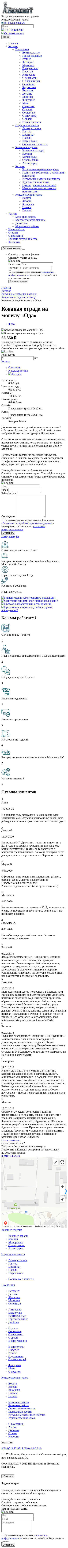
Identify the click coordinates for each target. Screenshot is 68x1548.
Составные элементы (35, 144)
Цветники (28, 134)
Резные (26, 58)
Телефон (13, 267)
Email (4, 489)
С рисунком (29, 115)
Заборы (26, 200)
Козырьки (28, 204)
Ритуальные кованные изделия (26, 1414)
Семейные (28, 84)
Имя (3, 486)
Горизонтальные (32, 55)
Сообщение (8, 516)
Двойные (27, 96)
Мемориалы (29, 156)
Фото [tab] (11, 323)
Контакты (14, 242)
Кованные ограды (33, 150)
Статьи (12, 1433)
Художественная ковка (35, 182)
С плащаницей (31, 80)
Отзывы (13, 232)
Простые (27, 71)
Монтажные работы (27, 226)
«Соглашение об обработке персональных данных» (26, 523)
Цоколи (26, 137)
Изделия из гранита (27, 125)
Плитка (26, 131)
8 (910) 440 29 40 (31, 1448)
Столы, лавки (30, 159)
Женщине (28, 62)
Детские (27, 93)
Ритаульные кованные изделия (40, 169)
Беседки (27, 153)
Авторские (28, 74)
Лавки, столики (31, 128)
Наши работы (16, 229)
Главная (13, 43)
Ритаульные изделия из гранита (41, 178)
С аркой (27, 118)
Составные (28, 112)
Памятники (22, 49)
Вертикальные (31, 52)
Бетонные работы (25, 216)
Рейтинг (6, 493)
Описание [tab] (14, 367)
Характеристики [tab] (18, 370)
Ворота (26, 197)
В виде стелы (30, 68)
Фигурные (28, 99)
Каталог (13, 46)
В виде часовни (31, 122)
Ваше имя (14, 264)
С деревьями (29, 77)
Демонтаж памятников (21, 1408)
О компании (15, 235)
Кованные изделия (26, 147)
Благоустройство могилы (30, 219)
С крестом (28, 106)
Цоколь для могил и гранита (39, 185)
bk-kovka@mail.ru (14, 22)
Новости (13, 1436)
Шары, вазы (29, 140)
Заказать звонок (11, 248)
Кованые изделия (11, 1229)
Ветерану (27, 90)
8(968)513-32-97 (10, 1448)
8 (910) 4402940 (14, 29)
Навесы (26, 207)
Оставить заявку (14, 33)
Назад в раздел (10, 536)
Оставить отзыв (10, 1140)
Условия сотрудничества (22, 238)
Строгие (27, 109)
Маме (25, 103)
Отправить (8, 1544)
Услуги (12, 213)
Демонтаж (21, 223)
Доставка (13, 1430)
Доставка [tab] (16, 374)
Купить (5, 361)
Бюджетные (29, 87)
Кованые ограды (18, 1235)
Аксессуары (29, 163)
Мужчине (28, 65)
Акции (12, 1427)
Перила (26, 210)
